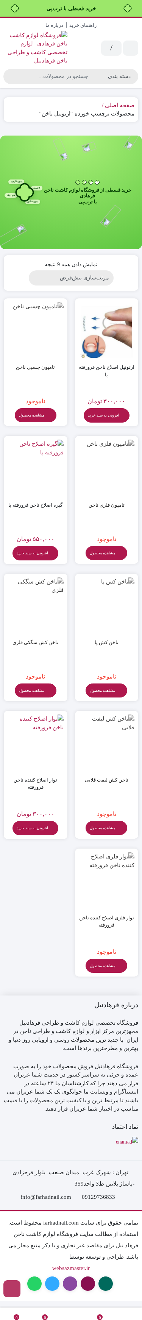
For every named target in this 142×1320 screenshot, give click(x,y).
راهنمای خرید (83, 25)
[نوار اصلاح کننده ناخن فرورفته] (36, 743)
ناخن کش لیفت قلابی (106, 780)
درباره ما (54, 25)
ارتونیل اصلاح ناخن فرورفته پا (106, 371)
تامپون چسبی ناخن (35, 367)
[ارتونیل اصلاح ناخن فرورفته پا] (107, 330)
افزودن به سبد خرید (103, 415)
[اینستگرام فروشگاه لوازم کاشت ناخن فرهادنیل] (11, 1288)
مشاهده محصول (32, 415)
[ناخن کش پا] (107, 605)
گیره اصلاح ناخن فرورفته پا (35, 505)
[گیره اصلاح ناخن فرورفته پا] (36, 468)
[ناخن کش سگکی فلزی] (36, 605)
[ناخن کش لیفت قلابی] (107, 743)
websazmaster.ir (71, 1268)
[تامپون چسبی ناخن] (36, 330)
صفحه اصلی (119, 105)
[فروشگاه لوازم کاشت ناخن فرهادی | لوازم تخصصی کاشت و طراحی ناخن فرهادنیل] (35, 48)
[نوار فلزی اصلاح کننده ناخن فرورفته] (107, 880)
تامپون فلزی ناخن (107, 505)
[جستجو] (10, 76)
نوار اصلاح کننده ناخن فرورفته (35, 783)
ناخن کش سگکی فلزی (35, 642)
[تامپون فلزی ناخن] (107, 468)
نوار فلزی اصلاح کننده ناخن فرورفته (106, 921)
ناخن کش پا (107, 642)
